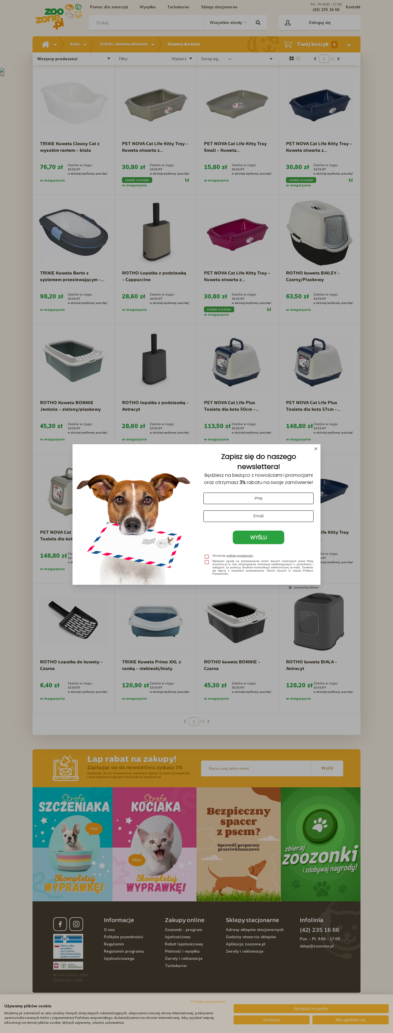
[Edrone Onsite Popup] (196, 516)
